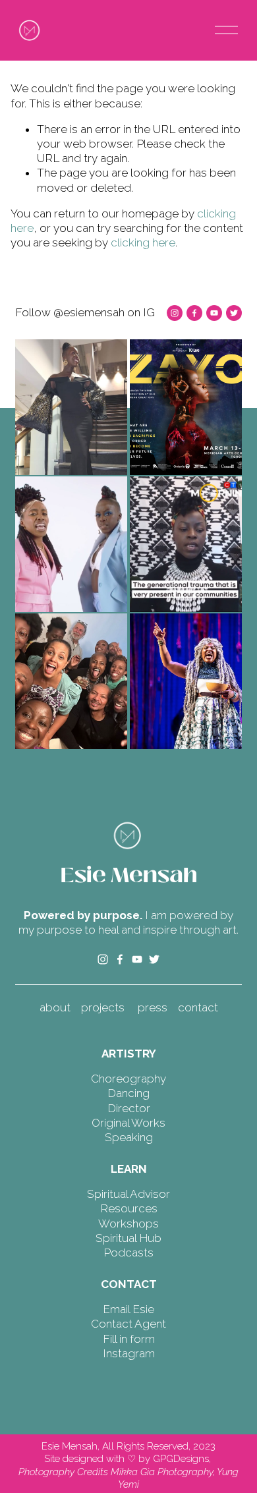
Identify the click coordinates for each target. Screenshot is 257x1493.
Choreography (128, 1078)
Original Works (128, 1122)
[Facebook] (194, 313)
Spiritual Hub (128, 1238)
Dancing (128, 1093)
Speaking (129, 1137)
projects (103, 1007)
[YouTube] (214, 313)
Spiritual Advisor (128, 1193)
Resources (128, 1208)
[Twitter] (234, 313)
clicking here (143, 242)
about (55, 1007)
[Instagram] (175, 313)
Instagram (129, 1353)
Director (128, 1108)
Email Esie (128, 1309)
